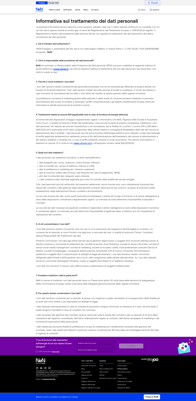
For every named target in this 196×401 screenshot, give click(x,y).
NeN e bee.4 (103, 372)
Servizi (77, 10)
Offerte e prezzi (54, 10)
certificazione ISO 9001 (48, 379)
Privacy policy (122, 369)
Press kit (84, 378)
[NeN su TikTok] (49, 368)
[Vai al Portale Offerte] (150, 360)
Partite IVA (53, 3)
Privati (42, 3)
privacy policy (55, 351)
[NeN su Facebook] (37, 368)
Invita (101, 366)
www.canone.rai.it (83, 143)
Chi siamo (95, 10)
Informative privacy (124, 372)
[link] (140, 10)
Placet (119, 375)
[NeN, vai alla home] (39, 10)
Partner (102, 375)
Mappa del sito (86, 375)
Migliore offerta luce (88, 381)
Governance (121, 385)
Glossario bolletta (123, 388)
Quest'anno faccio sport (108, 378)
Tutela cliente (122, 378)
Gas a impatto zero (106, 369)
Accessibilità (85, 372)
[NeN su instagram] (45, 368)
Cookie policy (122, 366)
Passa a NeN (151, 397)
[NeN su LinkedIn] (41, 368)
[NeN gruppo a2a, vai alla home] (42, 361)
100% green (67, 10)
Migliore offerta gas (88, 385)
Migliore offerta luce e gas (90, 388)
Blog (83, 369)
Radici (85, 10)
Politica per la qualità (124, 381)
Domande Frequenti (88, 366)
